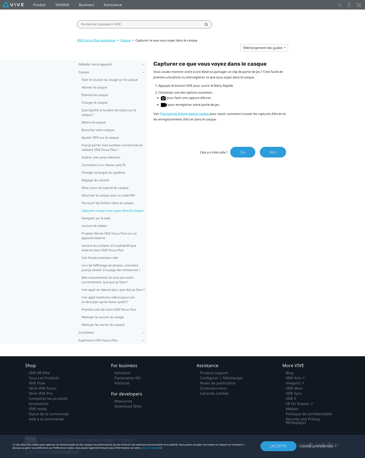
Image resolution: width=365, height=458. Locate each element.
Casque (125, 40)
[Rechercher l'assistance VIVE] (204, 24)
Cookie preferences (316, 446)
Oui (243, 152)
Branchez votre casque (98, 130)
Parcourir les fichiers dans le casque (107, 203)
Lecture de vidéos (94, 226)
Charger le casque (95, 102)
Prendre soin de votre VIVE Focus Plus (109, 309)
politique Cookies (149, 447)
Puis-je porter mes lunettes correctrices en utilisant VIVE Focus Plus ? (112, 147)
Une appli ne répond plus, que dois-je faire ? (113, 290)
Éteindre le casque (95, 95)
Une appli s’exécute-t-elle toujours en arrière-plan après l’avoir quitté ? (108, 299)
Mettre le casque (94, 122)
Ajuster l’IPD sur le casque (100, 137)
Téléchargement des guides (263, 48)
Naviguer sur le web (96, 218)
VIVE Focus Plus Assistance (96, 40)
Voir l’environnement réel (100, 258)
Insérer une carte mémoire (101, 157)
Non (273, 152)
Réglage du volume (95, 180)
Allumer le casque (94, 87)
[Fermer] (339, 5)
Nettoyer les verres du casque (103, 325)
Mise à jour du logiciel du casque (105, 188)
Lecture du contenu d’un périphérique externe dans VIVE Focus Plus (109, 247)
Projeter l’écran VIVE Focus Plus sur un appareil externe (109, 235)
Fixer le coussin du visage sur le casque (110, 80)
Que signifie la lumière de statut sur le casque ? (109, 112)
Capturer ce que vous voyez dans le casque (112, 210)
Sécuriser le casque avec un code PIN (108, 195)
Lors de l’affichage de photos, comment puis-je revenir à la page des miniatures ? (111, 267)
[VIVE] (13, 5)
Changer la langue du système (103, 172)
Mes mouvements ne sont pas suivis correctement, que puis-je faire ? (108, 279)
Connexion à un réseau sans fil (103, 165)
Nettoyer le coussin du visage (103, 317)
